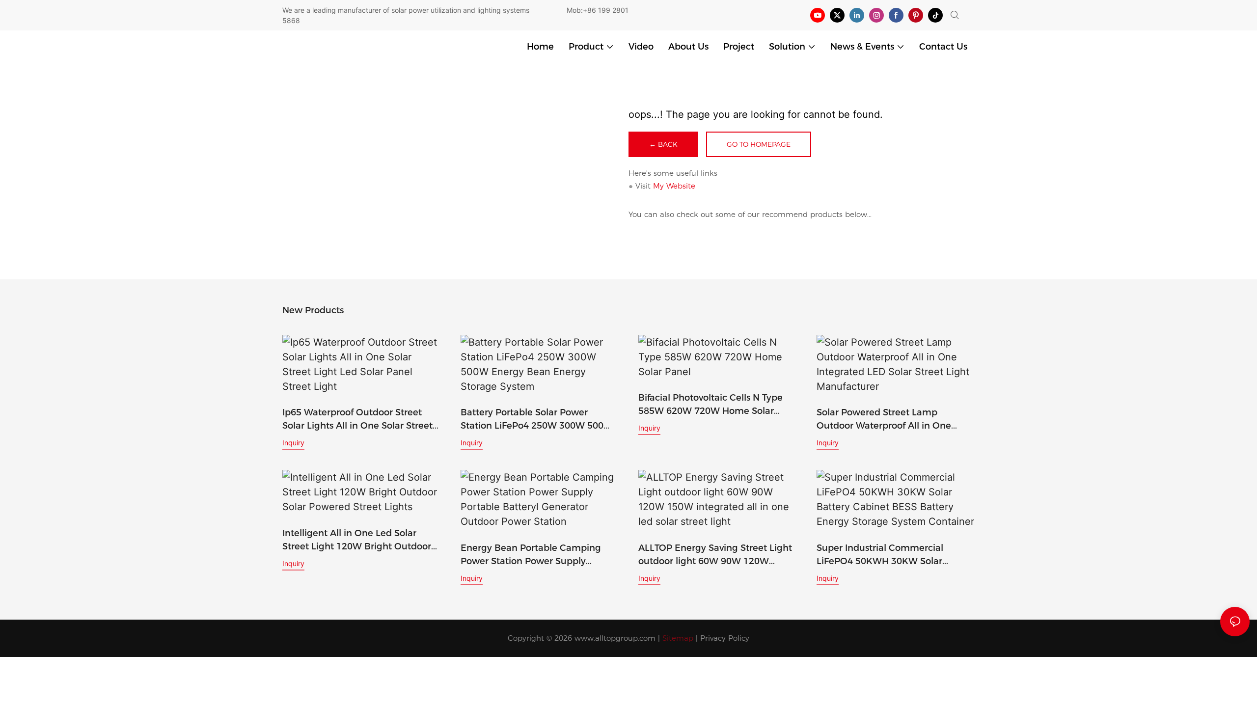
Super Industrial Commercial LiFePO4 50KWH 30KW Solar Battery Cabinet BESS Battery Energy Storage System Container (891, 555)
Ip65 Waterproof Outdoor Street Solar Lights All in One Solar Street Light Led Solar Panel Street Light (357, 420)
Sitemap (677, 638)
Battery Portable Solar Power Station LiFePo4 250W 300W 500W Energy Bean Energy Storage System (537, 420)
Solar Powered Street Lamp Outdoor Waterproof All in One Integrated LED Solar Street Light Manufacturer (889, 420)
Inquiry (293, 442)
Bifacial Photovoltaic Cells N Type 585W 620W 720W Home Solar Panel (710, 405)
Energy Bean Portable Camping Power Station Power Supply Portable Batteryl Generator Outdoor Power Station (531, 555)
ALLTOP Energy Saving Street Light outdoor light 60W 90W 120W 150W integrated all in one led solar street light (716, 555)
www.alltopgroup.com (615, 638)
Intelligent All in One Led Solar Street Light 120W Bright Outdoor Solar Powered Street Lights (356, 540)
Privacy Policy (724, 638)
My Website (674, 185)
